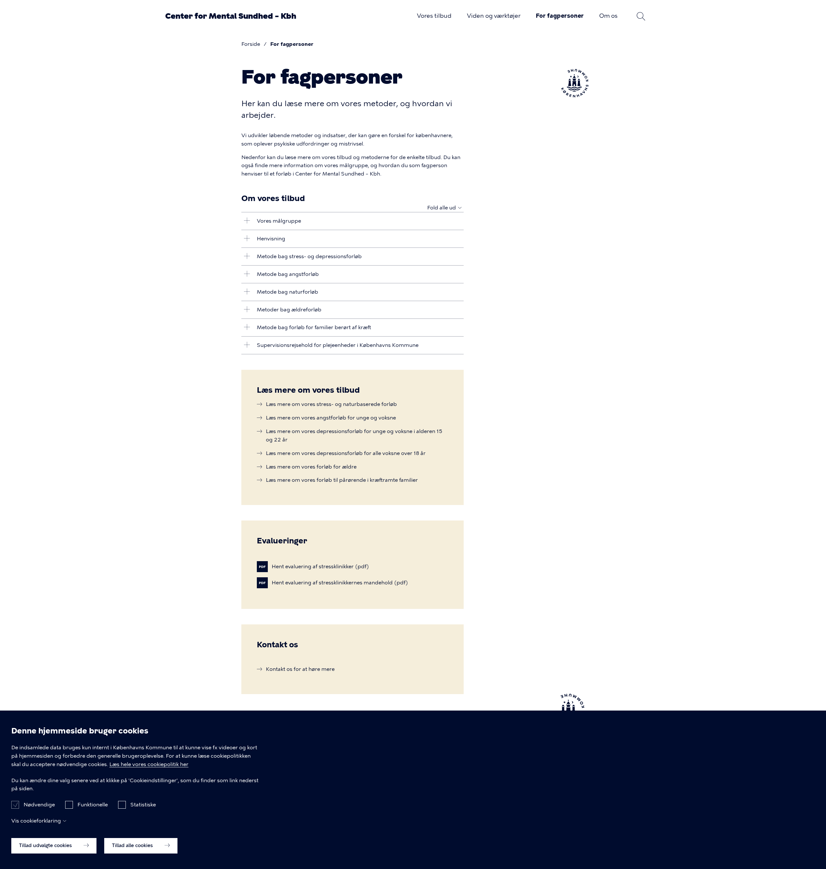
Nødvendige (39, 805)
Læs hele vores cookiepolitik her (148, 764)
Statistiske (143, 805)
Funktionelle (92, 805)
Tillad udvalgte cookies (46, 845)
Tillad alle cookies (133, 845)
